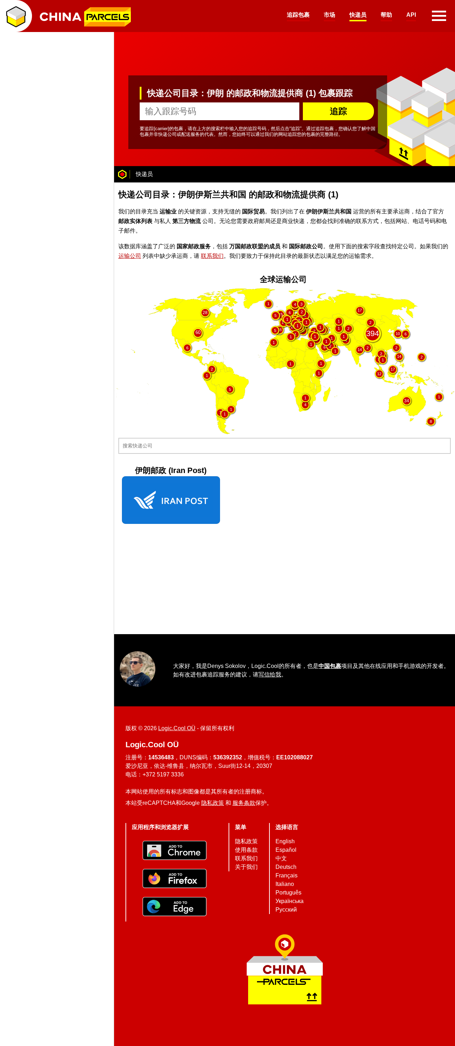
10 (398, 333)
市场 (329, 15)
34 (406, 400)
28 (205, 312)
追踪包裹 (298, 15)
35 (280, 314)
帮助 (386, 15)
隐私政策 (212, 803)
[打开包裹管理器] (16, 16)
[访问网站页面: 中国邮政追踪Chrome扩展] (175, 851)
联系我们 (212, 256)
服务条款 (243, 803)
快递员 (357, 15)
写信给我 (269, 674)
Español (285, 850)
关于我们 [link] (246, 867)
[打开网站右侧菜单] (439, 16)
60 (198, 332)
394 (372, 333)
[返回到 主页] (122, 174)
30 (118, 292)
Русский (286, 910)
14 (360, 349)
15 (137, 293)
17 (360, 310)
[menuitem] (298, 16)
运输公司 (129, 256)
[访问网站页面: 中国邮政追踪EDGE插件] (175, 907)
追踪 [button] (338, 111)
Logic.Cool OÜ (177, 728)
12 (379, 373)
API (411, 15)
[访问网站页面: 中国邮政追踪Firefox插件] (175, 879)
